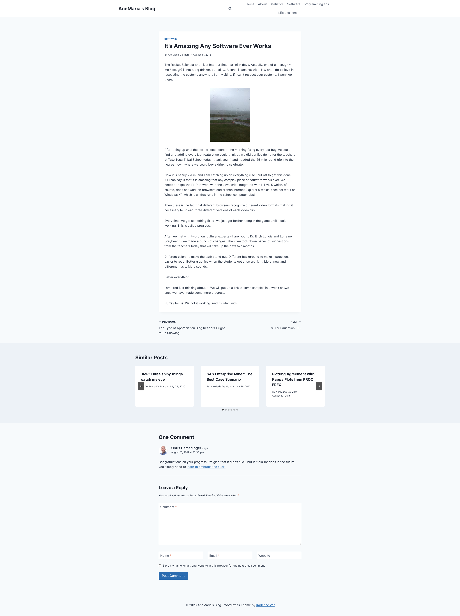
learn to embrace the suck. (206, 467)
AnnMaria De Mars (178, 54)
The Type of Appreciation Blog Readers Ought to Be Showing (192, 327)
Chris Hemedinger (186, 448)
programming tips (316, 4)
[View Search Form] (230, 8)
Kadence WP (265, 605)
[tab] (223, 410)
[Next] (319, 386)
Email (214, 555)
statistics (277, 4)
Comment (168, 507)
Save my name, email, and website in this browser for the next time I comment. (214, 565)
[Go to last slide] (141, 386)
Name (165, 555)
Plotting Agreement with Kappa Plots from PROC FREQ (293, 379)
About (262, 4)
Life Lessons (287, 13)
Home (250, 4)
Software (293, 4)
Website (264, 555)
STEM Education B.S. (286, 325)
